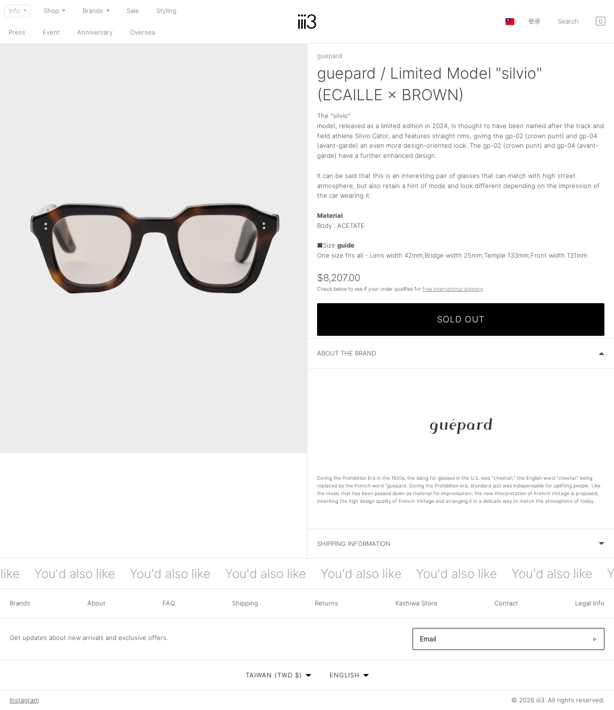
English (345, 675)
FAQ (169, 603)
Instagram (24, 700)
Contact (506, 603)
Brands (20, 603)
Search (568, 21)
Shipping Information (353, 543)
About (96, 603)
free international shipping (453, 289)
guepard (329, 55)
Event (51, 32)
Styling (166, 10)
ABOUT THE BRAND (346, 353)
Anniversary (95, 32)
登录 (534, 21)
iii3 (540, 700)
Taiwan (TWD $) (274, 675)
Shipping (245, 603)
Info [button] (14, 10)
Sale (133, 10)
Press (17, 32)
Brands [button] (93, 10)
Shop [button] (51, 10)
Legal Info (589, 603)
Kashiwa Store (416, 603)
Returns (326, 603)
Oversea (142, 32)
